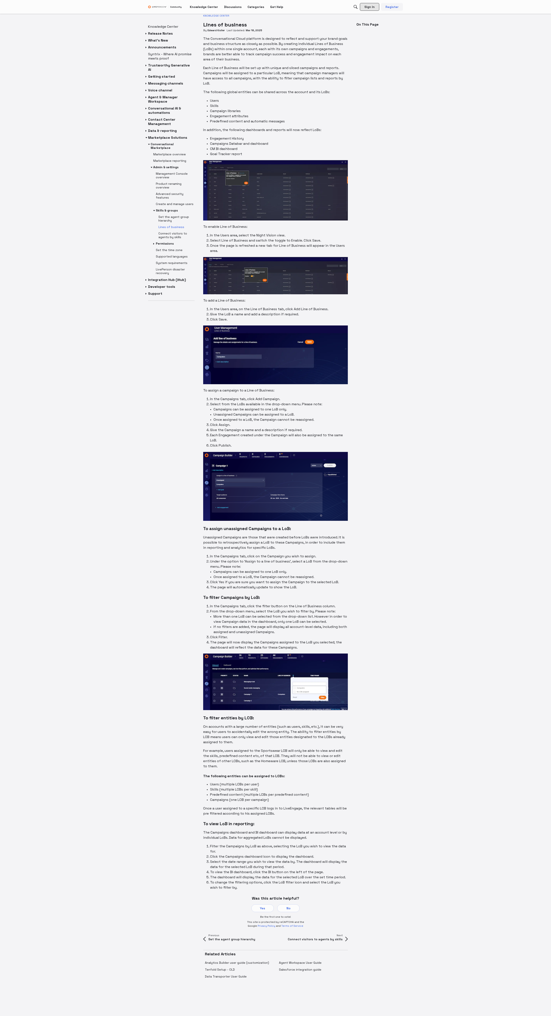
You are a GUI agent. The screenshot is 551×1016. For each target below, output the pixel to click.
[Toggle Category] (146, 33)
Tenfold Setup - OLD (220, 969)
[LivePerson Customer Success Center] (165, 7)
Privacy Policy (266, 926)
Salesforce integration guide (300, 969)
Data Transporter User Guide (226, 976)
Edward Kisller (216, 30)
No (288, 908)
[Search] (355, 7)
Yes (262, 908)
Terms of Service (292, 926)
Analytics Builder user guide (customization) (237, 963)
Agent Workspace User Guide (300, 963)
